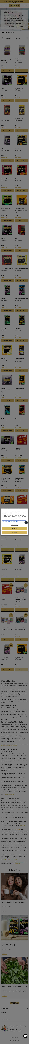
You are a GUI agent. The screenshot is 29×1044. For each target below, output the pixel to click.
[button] (26, 522)
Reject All (14, 532)
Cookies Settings (14, 525)
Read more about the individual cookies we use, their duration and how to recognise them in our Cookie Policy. (14, 520)
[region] (14, 522)
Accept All (14, 528)
